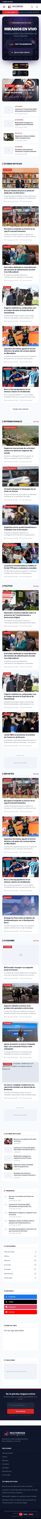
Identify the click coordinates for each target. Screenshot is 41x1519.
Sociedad (5, 1468)
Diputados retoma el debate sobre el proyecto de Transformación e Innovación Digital (24, 1167)
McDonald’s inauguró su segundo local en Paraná (22, 1157)
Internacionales (7, 1453)
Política (4, 1457)
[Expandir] (36, 1514)
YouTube (11, 1312)
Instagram (12, 1307)
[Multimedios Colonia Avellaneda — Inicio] (15, 7)
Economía (5, 1464)
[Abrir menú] (4, 7)
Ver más (36, 421)
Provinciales (6, 1475)
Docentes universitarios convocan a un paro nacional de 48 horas (25, 1175)
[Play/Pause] (21, 1514)
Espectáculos (6, 1471)
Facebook (11, 1297)
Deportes (5, 1460)
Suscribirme (20, 1411)
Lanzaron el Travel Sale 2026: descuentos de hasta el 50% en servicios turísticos (25, 1149)
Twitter (10, 1302)
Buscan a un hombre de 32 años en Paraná (19, 91)
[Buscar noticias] (37, 7)
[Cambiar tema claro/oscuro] (32, 7)
